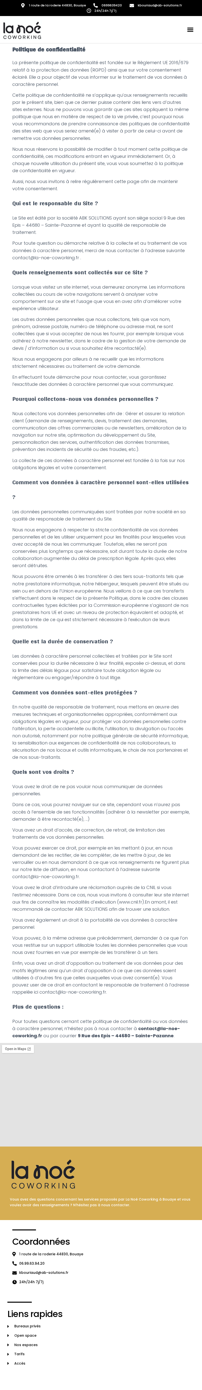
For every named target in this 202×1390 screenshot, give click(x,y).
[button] (190, 29)
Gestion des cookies (113, 1376)
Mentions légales (24, 1376)
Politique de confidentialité (67, 1376)
